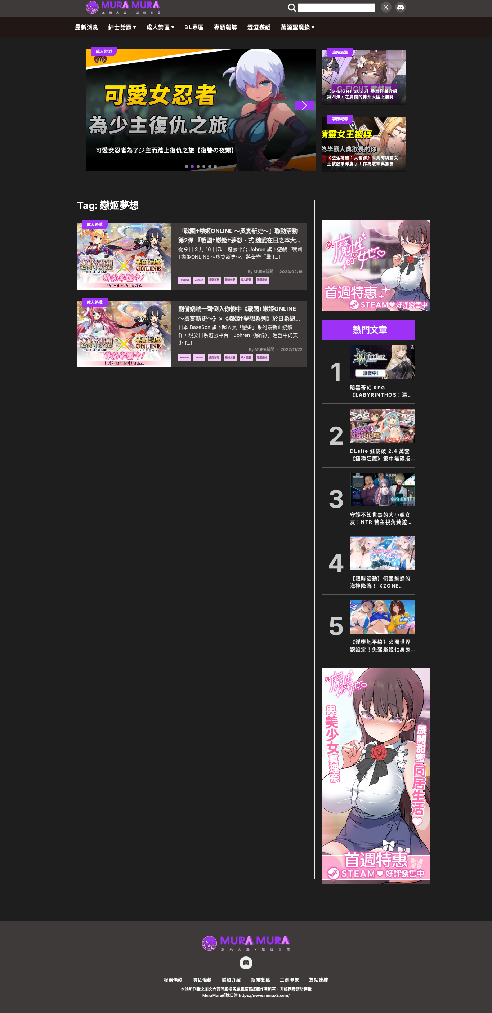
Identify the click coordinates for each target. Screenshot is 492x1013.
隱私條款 (202, 980)
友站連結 (318, 980)
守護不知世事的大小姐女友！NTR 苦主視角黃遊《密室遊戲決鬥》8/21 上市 (382, 519)
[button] (304, 105)
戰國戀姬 (262, 279)
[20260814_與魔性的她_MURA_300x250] (376, 308)
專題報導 (225, 27)
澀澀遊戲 (259, 27)
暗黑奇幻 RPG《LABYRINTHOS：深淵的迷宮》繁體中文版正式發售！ (381, 392)
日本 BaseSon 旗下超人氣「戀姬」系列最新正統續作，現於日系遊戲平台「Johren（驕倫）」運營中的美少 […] (238, 335)
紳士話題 (120, 27)
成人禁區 (158, 27)
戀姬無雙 (230, 279)
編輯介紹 (231, 980)
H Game (184, 279)
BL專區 (194, 27)
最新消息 (86, 27)
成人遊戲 (246, 279)
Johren (199, 279)
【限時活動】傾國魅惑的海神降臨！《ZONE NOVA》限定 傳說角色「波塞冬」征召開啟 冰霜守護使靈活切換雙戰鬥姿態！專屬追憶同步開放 (381, 583)
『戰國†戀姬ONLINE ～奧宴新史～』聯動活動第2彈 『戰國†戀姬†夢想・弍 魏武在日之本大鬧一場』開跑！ (239, 236)
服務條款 (173, 980)
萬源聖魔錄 (295, 27)
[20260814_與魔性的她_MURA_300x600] (376, 881)
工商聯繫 (289, 980)
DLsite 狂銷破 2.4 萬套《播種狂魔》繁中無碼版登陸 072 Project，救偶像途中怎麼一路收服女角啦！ (381, 455)
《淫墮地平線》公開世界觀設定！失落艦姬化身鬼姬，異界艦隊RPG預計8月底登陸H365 (380, 646)
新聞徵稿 (260, 980)
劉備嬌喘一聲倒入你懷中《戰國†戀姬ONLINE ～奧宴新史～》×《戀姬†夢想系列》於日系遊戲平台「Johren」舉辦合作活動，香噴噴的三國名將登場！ (240, 314)
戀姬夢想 (214, 279)
